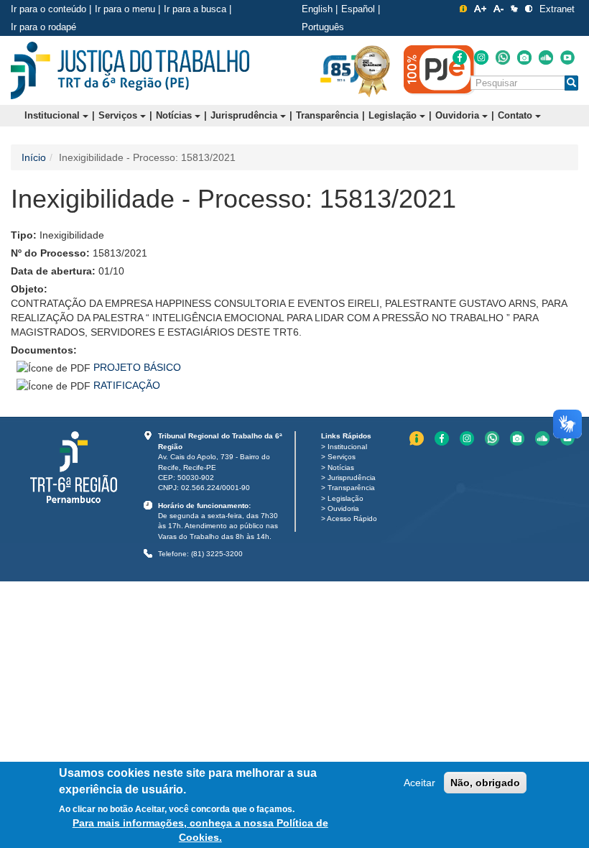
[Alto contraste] (528, 8)
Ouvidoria (458, 115)
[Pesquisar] (571, 83)
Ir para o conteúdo (48, 9)
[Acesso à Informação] (463, 8)
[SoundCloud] (546, 57)
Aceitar (419, 782)
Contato (516, 115)
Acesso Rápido (352, 518)
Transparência (327, 115)
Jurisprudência (245, 115)
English (317, 9)
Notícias (175, 115)
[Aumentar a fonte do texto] (480, 8)
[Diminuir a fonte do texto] (498, 8)
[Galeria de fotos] (524, 57)
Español (358, 9)
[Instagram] (481, 57)
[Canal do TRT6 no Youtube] (567, 57)
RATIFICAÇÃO (126, 385)
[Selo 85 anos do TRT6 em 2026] (341, 69)
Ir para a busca (195, 9)
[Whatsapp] (503, 57)
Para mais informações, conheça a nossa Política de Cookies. (200, 830)
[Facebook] (460, 57)
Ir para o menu (125, 9)
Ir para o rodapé (43, 27)
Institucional (53, 115)
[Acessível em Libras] (514, 8)
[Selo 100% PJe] (440, 69)
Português (323, 27)
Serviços (119, 115)
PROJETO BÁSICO (137, 367)
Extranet (557, 9)
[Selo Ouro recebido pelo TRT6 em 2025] (372, 70)
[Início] (130, 70)
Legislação (393, 115)
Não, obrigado (485, 782)
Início (34, 157)
